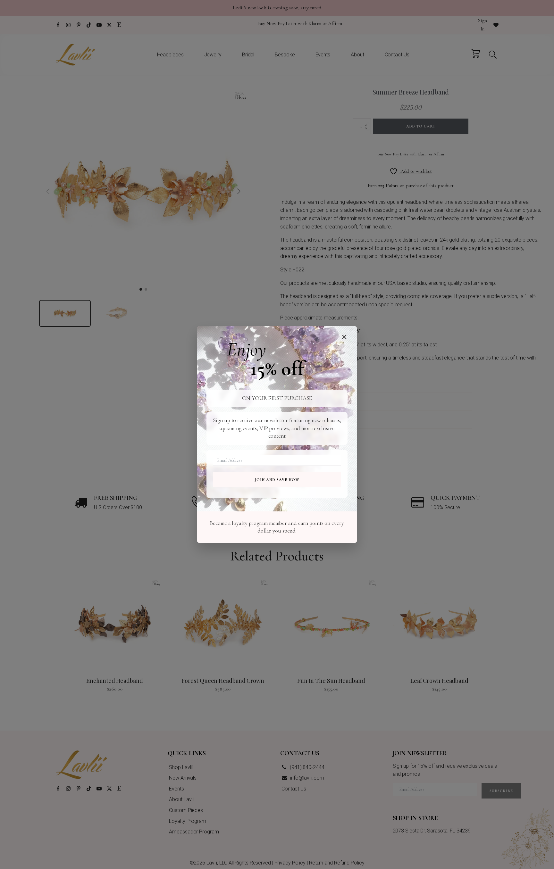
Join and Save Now (277, 479)
